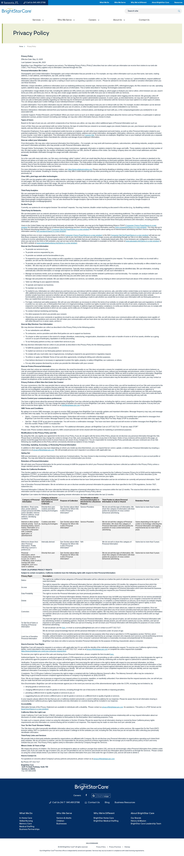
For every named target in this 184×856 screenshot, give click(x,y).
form (63, 628)
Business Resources (125, 802)
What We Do (104, 3)
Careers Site (89, 135)
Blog (107, 802)
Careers (77, 796)
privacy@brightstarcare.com (43, 450)
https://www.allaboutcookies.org (80, 169)
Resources (178, 3)
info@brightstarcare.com (71, 405)
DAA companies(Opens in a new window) (131, 227)
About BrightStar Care (160, 3)
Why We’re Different (139, 3)
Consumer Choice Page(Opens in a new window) (83, 235)
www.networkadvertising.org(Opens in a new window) (57, 243)
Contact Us (94, 802)
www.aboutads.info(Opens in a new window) (142, 241)
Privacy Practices (115, 847)
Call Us (35, 3)
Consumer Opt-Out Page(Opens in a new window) (70, 229)
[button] (37, 20)
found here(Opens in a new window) (34, 709)
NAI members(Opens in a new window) (51, 231)
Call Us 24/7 (66, 802)
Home (21, 46)
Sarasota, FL (11, 2)
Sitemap (127, 847)
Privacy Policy (101, 847)
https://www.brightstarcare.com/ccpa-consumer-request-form (43, 651)
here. (112, 654)
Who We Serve (120, 3)
